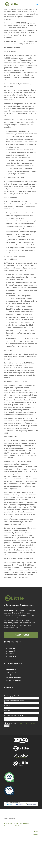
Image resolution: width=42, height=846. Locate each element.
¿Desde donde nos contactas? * (14, 701)
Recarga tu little (21, 635)
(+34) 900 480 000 (27, 605)
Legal (20, 818)
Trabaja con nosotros (20, 821)
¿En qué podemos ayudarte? (13, 715)
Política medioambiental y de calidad (16, 823)
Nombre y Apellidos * (11, 696)
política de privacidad (27, 723)
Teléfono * (7, 710)
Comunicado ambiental (12, 826)
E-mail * (7, 706)
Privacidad (26, 818)
